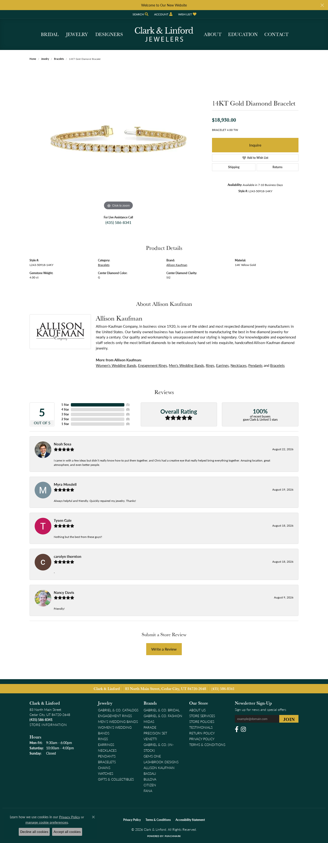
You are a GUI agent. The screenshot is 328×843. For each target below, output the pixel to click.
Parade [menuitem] (150, 727)
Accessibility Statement (190, 820)
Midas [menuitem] (149, 721)
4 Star (65, 409)
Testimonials (201, 727)
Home (33, 59)
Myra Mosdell (65, 484)
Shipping (233, 167)
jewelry (45, 59)
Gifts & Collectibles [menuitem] (116, 779)
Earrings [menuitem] (106, 744)
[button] (140, 14)
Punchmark (173, 836)
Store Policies (201, 721)
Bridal (50, 34)
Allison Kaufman (176, 265)
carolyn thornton (67, 556)
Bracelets (59, 59)
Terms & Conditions (207, 744)
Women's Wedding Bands (116, 365)
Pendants (255, 365)
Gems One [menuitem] (152, 756)
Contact (276, 34)
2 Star (65, 419)
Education (243, 34)
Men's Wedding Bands (186, 365)
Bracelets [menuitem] (107, 761)
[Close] (322, 5)
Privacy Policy (201, 738)
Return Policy (202, 733)
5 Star (65, 405)
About (213, 34)
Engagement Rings (152, 365)
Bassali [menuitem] (150, 773)
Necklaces (239, 365)
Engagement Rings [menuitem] (115, 715)
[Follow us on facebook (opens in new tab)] (236, 729)
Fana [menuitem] (148, 790)
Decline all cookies (34, 832)
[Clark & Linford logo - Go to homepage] (164, 34)
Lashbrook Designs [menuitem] (161, 761)
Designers (109, 34)
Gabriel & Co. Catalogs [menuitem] (118, 710)
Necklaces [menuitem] (107, 750)
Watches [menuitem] (105, 773)
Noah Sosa (62, 444)
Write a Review (164, 649)
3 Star (65, 414)
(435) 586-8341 (118, 222)
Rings (210, 365)
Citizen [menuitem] (150, 784)
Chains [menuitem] (104, 767)
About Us (197, 710)
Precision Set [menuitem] (155, 733)
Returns (277, 167)
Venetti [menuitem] (150, 738)
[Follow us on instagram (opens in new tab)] (243, 729)
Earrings (222, 365)
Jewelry (77, 34)
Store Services (202, 715)
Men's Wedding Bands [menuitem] (118, 721)
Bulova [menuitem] (150, 779)
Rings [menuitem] (103, 738)
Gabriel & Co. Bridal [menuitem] (162, 710)
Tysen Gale (63, 520)
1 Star (65, 424)
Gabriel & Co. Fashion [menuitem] (163, 715)
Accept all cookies (67, 832)
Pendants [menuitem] (106, 756)
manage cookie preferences (46, 822)
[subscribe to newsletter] (288, 719)
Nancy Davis (64, 592)
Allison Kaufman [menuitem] (159, 767)
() (127, 405)
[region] (118, 139)
